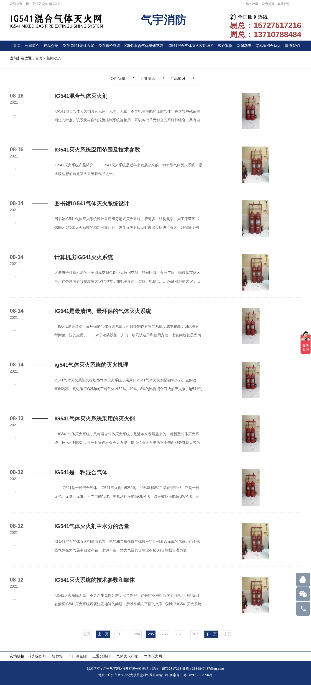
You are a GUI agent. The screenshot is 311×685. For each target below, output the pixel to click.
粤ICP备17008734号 (198, 675)
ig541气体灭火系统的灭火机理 (91, 365)
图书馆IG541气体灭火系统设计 (91, 203)
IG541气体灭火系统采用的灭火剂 (94, 418)
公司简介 (32, 46)
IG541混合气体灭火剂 (80, 96)
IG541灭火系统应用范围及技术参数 (97, 150)
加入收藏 (252, 4)
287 (179, 634)
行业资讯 (147, 78)
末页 (227, 634)
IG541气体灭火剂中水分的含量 (91, 526)
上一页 (103, 634)
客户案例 (225, 46)
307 (195, 634)
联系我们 (284, 4)
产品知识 (178, 78)
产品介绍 (51, 46)
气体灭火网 (153, 656)
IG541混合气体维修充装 (143, 46)
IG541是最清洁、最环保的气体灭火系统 (102, 311)
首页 (17, 46)
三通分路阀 (101, 656)
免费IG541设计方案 (78, 46)
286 (165, 634)
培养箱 (57, 656)
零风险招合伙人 (268, 46)
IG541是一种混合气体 (80, 472)
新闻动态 (244, 46)
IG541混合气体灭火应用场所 (191, 46)
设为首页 (268, 4)
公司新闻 (117, 78)
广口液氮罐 (78, 656)
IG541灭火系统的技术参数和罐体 (94, 580)
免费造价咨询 (109, 46)
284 (137, 634)
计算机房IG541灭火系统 (83, 257)
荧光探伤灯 (37, 656)
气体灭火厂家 (127, 656)
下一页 (211, 634)
